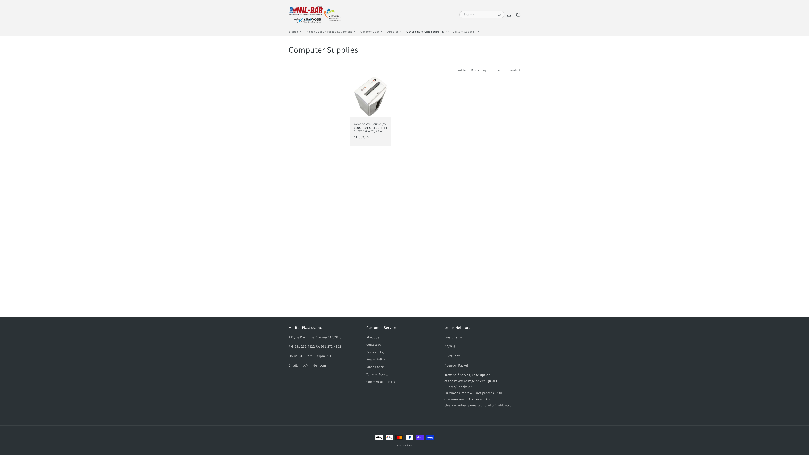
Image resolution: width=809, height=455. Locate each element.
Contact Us (373, 345)
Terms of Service (377, 374)
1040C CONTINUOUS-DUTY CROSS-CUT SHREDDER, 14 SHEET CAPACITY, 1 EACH (370, 128)
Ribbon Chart (375, 367)
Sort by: (462, 70)
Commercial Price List (381, 382)
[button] (295, 31)
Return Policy (375, 359)
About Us (372, 337)
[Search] (499, 14)
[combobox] (481, 14)
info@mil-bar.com (501, 405)
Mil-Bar (408, 445)
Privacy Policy (375, 352)
